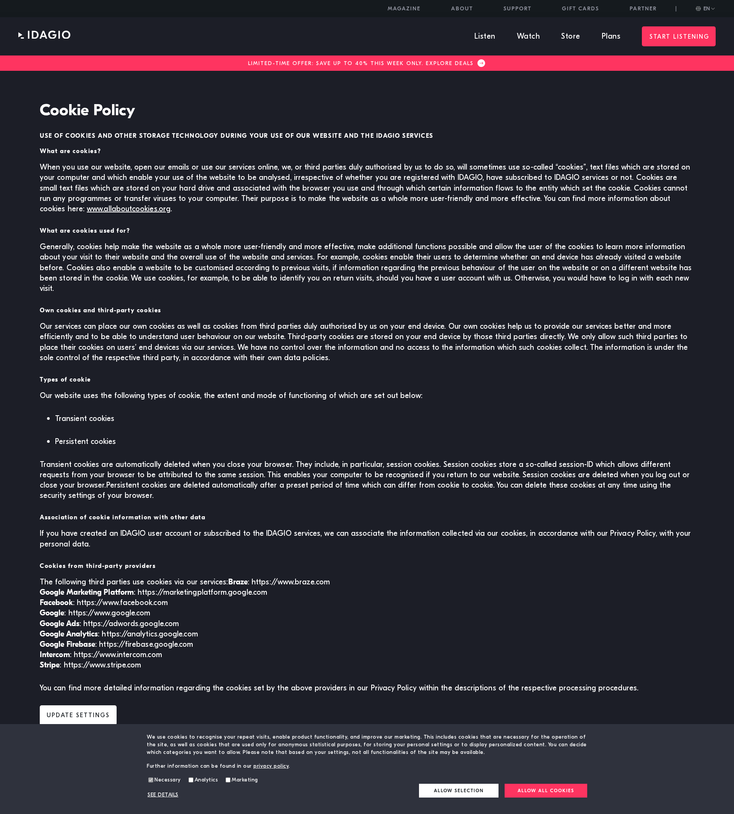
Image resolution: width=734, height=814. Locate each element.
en (706, 8)
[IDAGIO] (44, 36)
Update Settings (78, 715)
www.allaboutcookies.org (129, 208)
